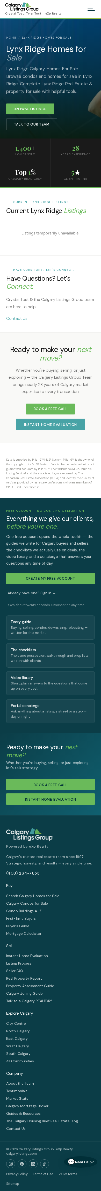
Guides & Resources (23, 1113)
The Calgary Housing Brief (27, 1121)
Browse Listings (30, 109)
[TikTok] (44, 1163)
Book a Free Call (51, 409)
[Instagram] (10, 1163)
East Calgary (17, 1038)
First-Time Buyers (21, 918)
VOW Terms (68, 1174)
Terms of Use (43, 1174)
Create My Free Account (50, 578)
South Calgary (18, 1053)
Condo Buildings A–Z (23, 911)
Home (11, 38)
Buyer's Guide (17, 926)
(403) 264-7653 (23, 873)
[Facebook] (22, 1163)
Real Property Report (24, 978)
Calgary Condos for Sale (27, 903)
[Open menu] (91, 8)
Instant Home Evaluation (50, 424)
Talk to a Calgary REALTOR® (29, 1001)
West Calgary (17, 1046)
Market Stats (17, 1098)
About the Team (20, 1083)
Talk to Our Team (31, 124)
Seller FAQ (14, 970)
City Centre (16, 1023)
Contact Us (16, 318)
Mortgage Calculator (23, 933)
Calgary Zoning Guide (24, 993)
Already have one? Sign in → (32, 593)
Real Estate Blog (64, 1121)
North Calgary (18, 1031)
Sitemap (12, 1183)
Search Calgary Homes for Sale (32, 896)
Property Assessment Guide (30, 986)
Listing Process (19, 963)
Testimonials (16, 1091)
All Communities (20, 1061)
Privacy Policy (17, 1174)
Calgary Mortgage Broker (27, 1106)
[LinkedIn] (33, 1163)
